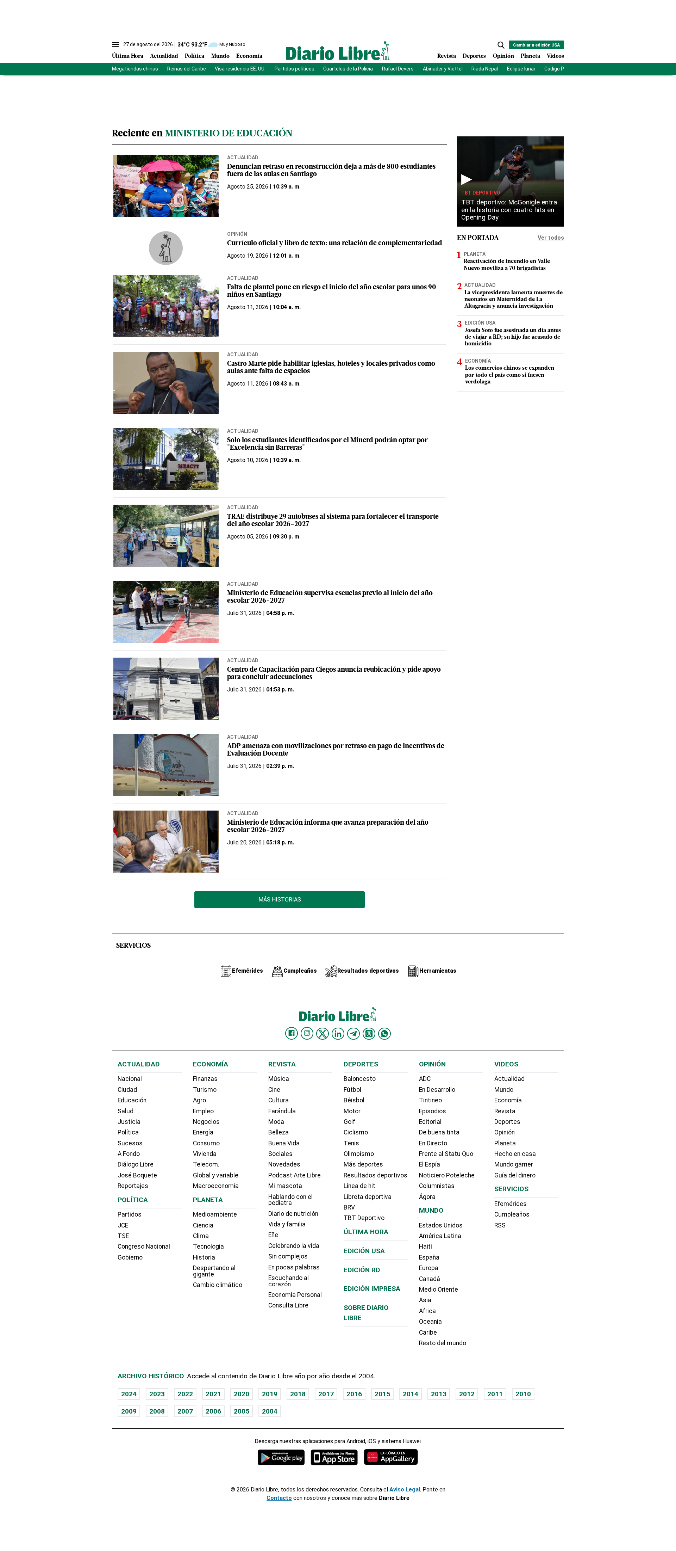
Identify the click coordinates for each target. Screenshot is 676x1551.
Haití (425, 1246)
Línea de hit (359, 1185)
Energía (203, 1132)
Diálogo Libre (136, 1164)
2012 (467, 1394)
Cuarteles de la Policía (348, 69)
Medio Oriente (438, 1289)
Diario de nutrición (293, 1213)
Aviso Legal (404, 1489)
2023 (157, 1394)
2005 (241, 1411)
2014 (410, 1394)
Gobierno (130, 1257)
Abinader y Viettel (443, 69)
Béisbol (354, 1100)
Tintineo (430, 1100)
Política (194, 56)
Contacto (279, 1498)
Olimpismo (359, 1153)
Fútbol (352, 1089)
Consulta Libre (288, 1305)
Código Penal (559, 69)
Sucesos (130, 1143)
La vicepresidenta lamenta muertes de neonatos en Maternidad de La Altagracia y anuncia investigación (513, 299)
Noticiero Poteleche (447, 1175)
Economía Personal (295, 1294)
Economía (249, 56)
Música (278, 1078)
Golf (349, 1121)
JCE (123, 1225)
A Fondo (129, 1153)
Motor (352, 1111)
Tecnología (208, 1246)
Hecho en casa (515, 1153)
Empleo (203, 1111)
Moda (276, 1121)
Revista (446, 56)
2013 (438, 1394)
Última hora (366, 1232)
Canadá (429, 1278)
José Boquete (137, 1175)
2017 (326, 1394)
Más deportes (363, 1164)
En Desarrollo (437, 1089)
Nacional (130, 1078)
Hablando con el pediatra (290, 1200)
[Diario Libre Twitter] (322, 1034)
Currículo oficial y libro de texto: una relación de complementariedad (334, 243)
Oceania (430, 1321)
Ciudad (127, 1089)
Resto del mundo (442, 1343)
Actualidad (164, 56)
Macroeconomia (216, 1185)
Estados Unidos (441, 1225)
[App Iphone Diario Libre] (334, 1457)
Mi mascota (285, 1185)
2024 (129, 1394)
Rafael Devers (398, 69)
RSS (500, 1225)
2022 (185, 1394)
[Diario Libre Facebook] (291, 1033)
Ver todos (551, 237)
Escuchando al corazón (288, 1281)
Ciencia (203, 1225)
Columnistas (437, 1185)
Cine (274, 1089)
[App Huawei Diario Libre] (391, 1457)
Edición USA (480, 323)
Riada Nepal (484, 69)
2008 (157, 1411)
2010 (523, 1394)
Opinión (503, 56)
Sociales (280, 1153)
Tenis (351, 1143)
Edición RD (362, 1270)
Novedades (284, 1164)
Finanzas (205, 1078)
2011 (495, 1394)
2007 (185, 1411)
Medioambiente (215, 1214)
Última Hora (127, 56)
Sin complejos (288, 1256)
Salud (125, 1111)
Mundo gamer (513, 1164)
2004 (269, 1411)
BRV (349, 1207)
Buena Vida (284, 1143)
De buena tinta (439, 1132)
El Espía (429, 1164)
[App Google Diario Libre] (281, 1457)
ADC (425, 1078)
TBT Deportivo (480, 193)
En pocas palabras (294, 1267)
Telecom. (206, 1164)
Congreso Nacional (144, 1246)
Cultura (278, 1100)
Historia (204, 1257)
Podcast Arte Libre (294, 1175)
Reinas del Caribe (186, 69)
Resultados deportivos (375, 1175)
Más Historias (279, 899)
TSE (123, 1235)
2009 (129, 1411)
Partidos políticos (294, 69)
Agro (199, 1100)
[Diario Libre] (338, 50)
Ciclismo (356, 1132)
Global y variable (215, 1175)
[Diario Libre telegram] (353, 1034)
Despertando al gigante (214, 1271)
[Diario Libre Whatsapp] (384, 1034)
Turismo (205, 1089)
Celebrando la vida (293, 1245)
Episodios (432, 1111)
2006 (213, 1411)
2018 (298, 1394)
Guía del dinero (515, 1175)
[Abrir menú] (115, 44)
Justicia (129, 1121)
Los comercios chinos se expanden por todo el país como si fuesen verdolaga (509, 374)
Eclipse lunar (521, 69)
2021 (213, 1394)
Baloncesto (360, 1078)
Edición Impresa (372, 1289)
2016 (354, 1394)
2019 (269, 1394)
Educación (132, 1100)
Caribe (428, 1332)
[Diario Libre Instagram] (307, 1033)
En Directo (433, 1143)
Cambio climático (217, 1284)
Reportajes (133, 1185)
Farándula (282, 1111)
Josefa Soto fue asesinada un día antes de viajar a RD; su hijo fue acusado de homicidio (513, 337)
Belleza (278, 1132)
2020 (241, 1394)
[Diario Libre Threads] (369, 1034)
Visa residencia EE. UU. (240, 69)
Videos (555, 56)
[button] (501, 45)
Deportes (474, 56)
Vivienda (205, 1153)
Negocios (206, 1121)
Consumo (206, 1143)
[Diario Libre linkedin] (338, 1034)
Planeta (530, 56)
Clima (201, 1235)
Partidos (130, 1214)
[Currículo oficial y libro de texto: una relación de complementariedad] (166, 248)
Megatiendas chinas (135, 69)
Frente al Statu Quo (446, 1153)
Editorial (430, 1121)
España (429, 1257)
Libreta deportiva (368, 1196)
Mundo (220, 56)
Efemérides (510, 1203)
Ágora (427, 1196)
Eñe (273, 1234)
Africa (427, 1311)
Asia (425, 1300)
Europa (428, 1268)
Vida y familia (287, 1224)
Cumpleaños (512, 1214)
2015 (382, 1394)
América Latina (440, 1235)
